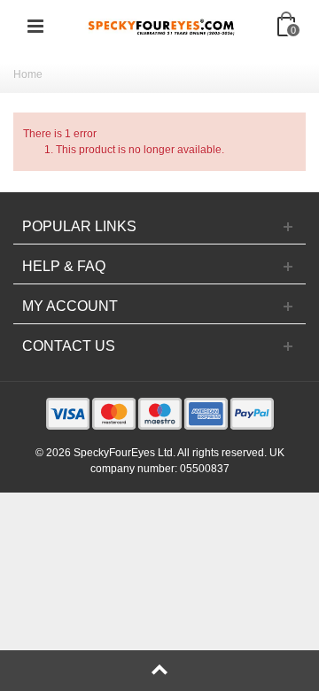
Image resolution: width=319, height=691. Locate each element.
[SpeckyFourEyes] (161, 25)
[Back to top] (159, 670)
